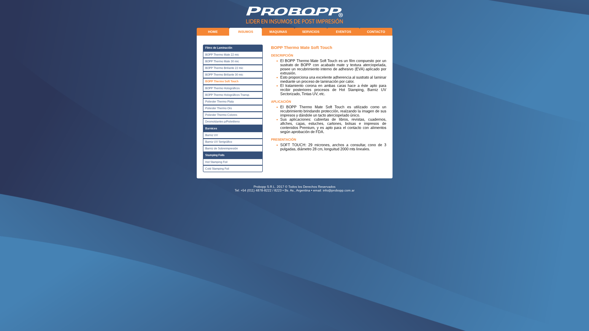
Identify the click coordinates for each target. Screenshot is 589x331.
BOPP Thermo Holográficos (222, 88)
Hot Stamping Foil (216, 162)
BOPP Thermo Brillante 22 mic (224, 68)
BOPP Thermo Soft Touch (221, 81)
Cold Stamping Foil (217, 168)
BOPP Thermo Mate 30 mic (222, 61)
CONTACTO (376, 32)
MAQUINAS (278, 32)
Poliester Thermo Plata (219, 101)
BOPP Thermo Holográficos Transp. (227, 95)
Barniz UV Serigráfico (218, 141)
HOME (213, 32)
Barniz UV (211, 135)
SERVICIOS (310, 32)
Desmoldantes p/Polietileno (222, 121)
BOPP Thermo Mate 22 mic (222, 54)
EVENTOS (343, 32)
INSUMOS (245, 32)
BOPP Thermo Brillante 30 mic (224, 74)
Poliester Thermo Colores (221, 115)
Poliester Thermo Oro (218, 108)
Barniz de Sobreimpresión (221, 148)
